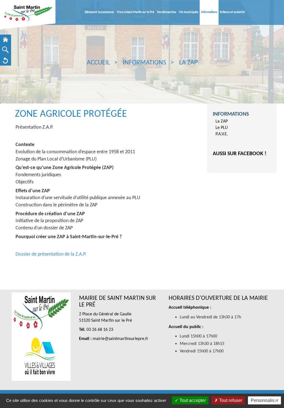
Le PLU (221, 128)
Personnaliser (264, 400)
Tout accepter (192, 400)
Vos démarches (166, 12)
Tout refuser (230, 400)
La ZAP (221, 121)
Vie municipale (188, 12)
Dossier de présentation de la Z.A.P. (51, 254)
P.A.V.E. (221, 134)
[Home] (5, 39)
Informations (209, 12)
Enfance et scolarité (232, 12)
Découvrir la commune (99, 12)
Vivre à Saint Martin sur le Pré (135, 12)
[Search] (5, 50)
